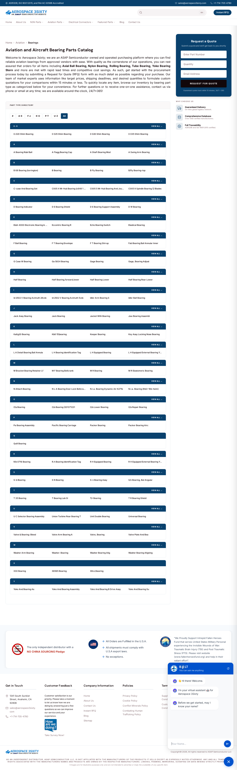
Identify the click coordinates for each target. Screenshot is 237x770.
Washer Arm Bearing (24, 552)
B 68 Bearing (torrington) (26, 170)
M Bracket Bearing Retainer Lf (28, 370)
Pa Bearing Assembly (24, 425)
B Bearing (56, 170)
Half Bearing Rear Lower (140, 279)
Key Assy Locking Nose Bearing (144, 334)
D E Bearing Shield (61, 207)
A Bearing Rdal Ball (23, 152)
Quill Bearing (20, 443)
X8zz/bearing (96, 571)
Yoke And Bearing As (24, 589)
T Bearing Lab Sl (60, 498)
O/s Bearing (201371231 (63, 407)
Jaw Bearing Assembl (139, 316)
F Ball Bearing (20, 243)
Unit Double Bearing (100, 516)
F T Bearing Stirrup (99, 243)
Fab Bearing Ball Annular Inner (143, 243)
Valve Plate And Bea (138, 534)
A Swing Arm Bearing (139, 152)
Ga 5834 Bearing (60, 261)
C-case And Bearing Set (25, 188)
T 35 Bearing (20, 498)
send (227, 744)
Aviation (20, 42)
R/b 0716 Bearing (22, 461)
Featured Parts (105, 22)
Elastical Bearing (136, 225)
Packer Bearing (97, 425)
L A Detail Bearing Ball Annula (28, 352)
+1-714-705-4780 (222, 3)
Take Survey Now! (54, 735)
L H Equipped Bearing (100, 352)
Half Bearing (20, 279)
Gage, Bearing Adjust (138, 261)
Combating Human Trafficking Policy (133, 712)
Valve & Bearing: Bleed (25, 534)
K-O (38, 116)
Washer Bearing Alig (100, 552)
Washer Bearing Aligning (140, 552)
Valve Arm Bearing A (62, 534)
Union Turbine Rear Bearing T (66, 516)
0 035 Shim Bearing (138, 134)
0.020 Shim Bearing (23, 134)
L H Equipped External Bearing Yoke (145, 352)
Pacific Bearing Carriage (64, 425)
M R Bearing (96, 370)
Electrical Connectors (80, 22)
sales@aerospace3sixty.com (192, 3)
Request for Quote (204, 83)
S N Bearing (58, 480)
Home (9, 22)
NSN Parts (35, 22)
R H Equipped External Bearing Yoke (145, 461)
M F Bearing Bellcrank (63, 370)
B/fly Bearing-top (136, 170)
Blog (122, 22)
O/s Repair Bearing (137, 407)
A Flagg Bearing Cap (62, 152)
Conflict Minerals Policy (135, 705)
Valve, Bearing (97, 534)
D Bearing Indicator (23, 207)
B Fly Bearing (96, 170)
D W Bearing (134, 207)
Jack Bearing (58, 316)
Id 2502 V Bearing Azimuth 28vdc (30, 298)
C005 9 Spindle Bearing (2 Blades (144, 188)
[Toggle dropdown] (42, 22)
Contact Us (134, 22)
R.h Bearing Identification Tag (66, 461)
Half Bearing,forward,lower (65, 279)
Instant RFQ (222, 12)
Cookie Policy (130, 700)
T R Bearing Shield (137, 498)
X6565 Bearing (59, 571)
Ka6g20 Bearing (21, 334)
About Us (21, 22)
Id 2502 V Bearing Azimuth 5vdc (68, 298)
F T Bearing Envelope (62, 243)
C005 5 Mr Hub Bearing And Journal (107, 188)
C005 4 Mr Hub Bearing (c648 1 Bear (69, 188)
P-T (47, 116)
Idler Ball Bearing (136, 298)
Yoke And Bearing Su (138, 589)
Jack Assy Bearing (23, 316)
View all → (156, 126)
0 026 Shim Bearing (100, 134)
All (64, 116)
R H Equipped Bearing (100, 461)
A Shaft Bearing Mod (100, 152)
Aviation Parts (55, 22)
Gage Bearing (96, 261)
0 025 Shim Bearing (61, 134)
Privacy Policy (130, 695)
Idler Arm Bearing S (99, 298)
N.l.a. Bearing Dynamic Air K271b (106, 389)
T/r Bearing (95, 498)
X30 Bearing (20, 571)
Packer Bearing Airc (138, 425)
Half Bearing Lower (99, 279)
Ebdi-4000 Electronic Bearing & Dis (31, 225)
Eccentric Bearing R (61, 225)
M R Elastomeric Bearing (140, 370)
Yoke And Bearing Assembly (66, 589)
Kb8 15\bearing (59, 334)
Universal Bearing (137, 516)
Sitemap (88, 720)
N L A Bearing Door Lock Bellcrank (69, 389)
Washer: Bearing (60, 552)
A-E (20, 116)
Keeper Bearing (97, 334)
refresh (228, 668)
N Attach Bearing (22, 389)
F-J (29, 116)
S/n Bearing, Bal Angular (140, 480)
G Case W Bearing (22, 261)
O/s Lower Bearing (99, 407)
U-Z (56, 116)
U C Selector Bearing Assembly (29, 516)
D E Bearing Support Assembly (105, 207)
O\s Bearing (19, 407)
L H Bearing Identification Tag (66, 352)
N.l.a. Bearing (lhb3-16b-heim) (143, 389)
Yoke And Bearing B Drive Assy (105, 589)
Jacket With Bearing (100, 316)
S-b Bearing (19, 480)
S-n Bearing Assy (98, 480)
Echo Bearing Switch (100, 225)
